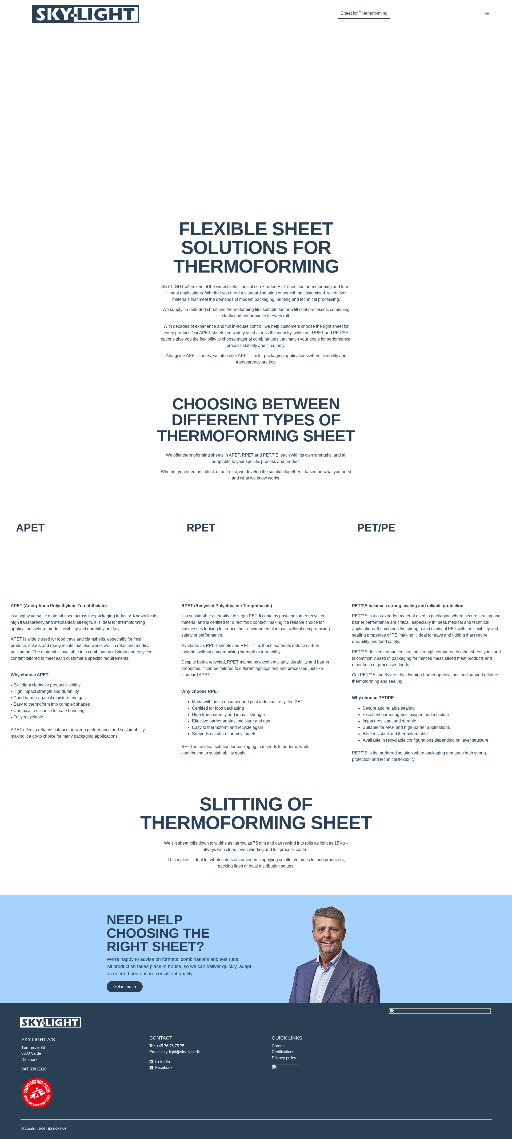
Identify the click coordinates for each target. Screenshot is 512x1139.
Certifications (283, 1051)
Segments (270, 13)
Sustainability (408, 13)
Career (278, 1046)
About (441, 13)
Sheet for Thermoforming (364, 13)
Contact (469, 13)
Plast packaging (310, 13)
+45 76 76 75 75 (170, 1046)
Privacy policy (284, 1058)
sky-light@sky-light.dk (180, 1051)
